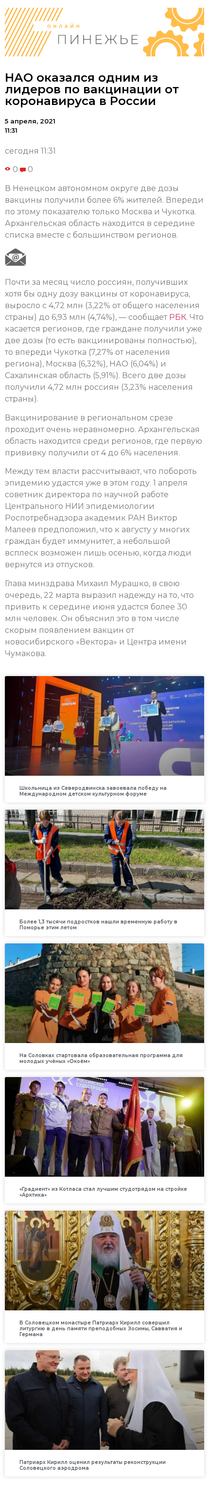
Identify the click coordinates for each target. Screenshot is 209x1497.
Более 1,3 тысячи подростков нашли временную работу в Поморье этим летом (98, 925)
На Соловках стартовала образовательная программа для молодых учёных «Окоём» (101, 1058)
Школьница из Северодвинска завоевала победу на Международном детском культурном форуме (93, 791)
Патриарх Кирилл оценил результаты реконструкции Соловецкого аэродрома (92, 1465)
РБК (177, 317)
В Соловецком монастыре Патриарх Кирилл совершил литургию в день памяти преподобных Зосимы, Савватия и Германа (100, 1329)
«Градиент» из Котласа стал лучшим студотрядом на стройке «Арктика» (103, 1192)
